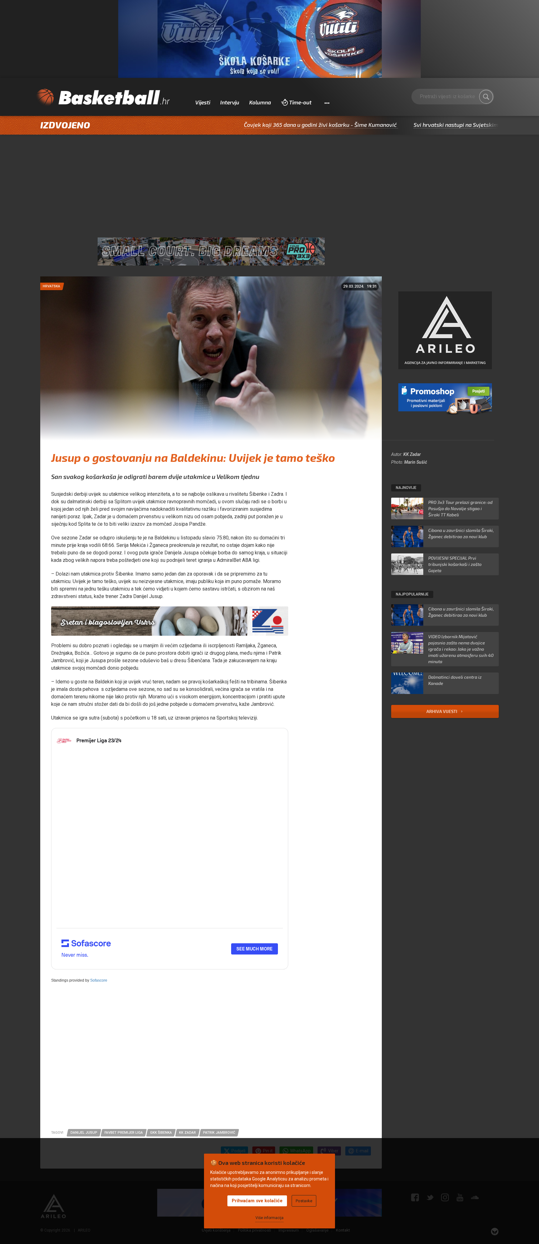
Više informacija (269, 1218)
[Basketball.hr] (103, 98)
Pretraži (486, 96)
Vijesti (202, 102)
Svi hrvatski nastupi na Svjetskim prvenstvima (426, 124)
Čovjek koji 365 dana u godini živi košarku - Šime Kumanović (274, 124)
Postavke (304, 1201)
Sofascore (98, 980)
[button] (327, 102)
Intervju (229, 102)
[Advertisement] (269, 181)
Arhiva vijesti (442, 711)
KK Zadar (412, 454)
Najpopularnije (412, 594)
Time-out (300, 102)
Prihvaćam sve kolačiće (257, 1200)
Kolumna (260, 102)
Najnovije (406, 488)
